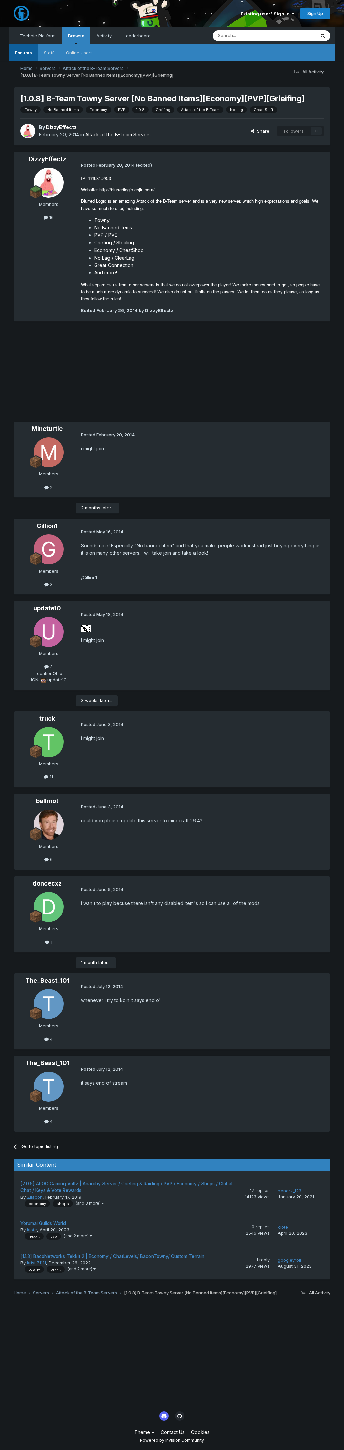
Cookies (200, 1432)
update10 (47, 608)
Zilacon (35, 1197)
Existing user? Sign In (266, 13)
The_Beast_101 (47, 980)
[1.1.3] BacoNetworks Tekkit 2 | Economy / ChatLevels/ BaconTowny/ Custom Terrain (112, 1256)
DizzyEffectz (61, 127)
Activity (104, 35)
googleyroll (289, 1260)
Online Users (79, 52)
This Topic (295, 35)
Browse (76, 35)
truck (47, 718)
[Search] (322, 35)
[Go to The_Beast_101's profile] (49, 1004)
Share (261, 131)
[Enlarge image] (86, 628)
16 (51, 217)
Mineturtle (47, 428)
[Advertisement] (92, 375)
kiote (32, 1229)
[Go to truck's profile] (49, 742)
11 (50, 776)
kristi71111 (36, 1262)
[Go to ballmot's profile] (49, 825)
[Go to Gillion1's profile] (49, 549)
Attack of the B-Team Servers (118, 134)
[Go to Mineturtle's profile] (49, 452)
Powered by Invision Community (172, 1440)
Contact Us (173, 1432)
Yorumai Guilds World (43, 1223)
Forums (23, 52)
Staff (49, 52)
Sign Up (315, 13)
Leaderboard (137, 35)
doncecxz (47, 883)
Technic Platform (38, 35)
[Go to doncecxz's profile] (49, 907)
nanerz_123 (289, 1190)
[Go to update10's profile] (49, 632)
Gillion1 (47, 525)
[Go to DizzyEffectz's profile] (27, 131)
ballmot (47, 800)
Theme (143, 1432)
